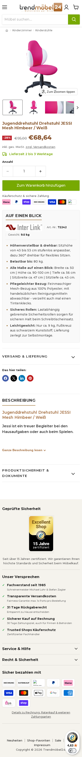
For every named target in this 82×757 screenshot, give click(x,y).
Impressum (42, 745)
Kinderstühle (43, 30)
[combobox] (35, 19)
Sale (58, 740)
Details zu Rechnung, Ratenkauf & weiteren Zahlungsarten (41, 714)
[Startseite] (7, 30)
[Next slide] (77, 107)
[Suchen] (74, 19)
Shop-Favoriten (38, 740)
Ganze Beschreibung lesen (22, 450)
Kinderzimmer (22, 30)
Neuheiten (14, 740)
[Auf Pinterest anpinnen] (30, 378)
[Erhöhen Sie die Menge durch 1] (40, 171)
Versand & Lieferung (25, 356)
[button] (66, 7)
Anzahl (7, 161)
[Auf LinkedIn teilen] (22, 378)
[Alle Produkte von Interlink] (24, 227)
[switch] (72, 750)
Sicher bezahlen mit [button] (21, 672)
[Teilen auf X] (13, 378)
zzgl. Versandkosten (40, 147)
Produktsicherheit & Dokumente (25, 473)
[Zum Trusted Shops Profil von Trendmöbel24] (41, 533)
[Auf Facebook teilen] (5, 378)
